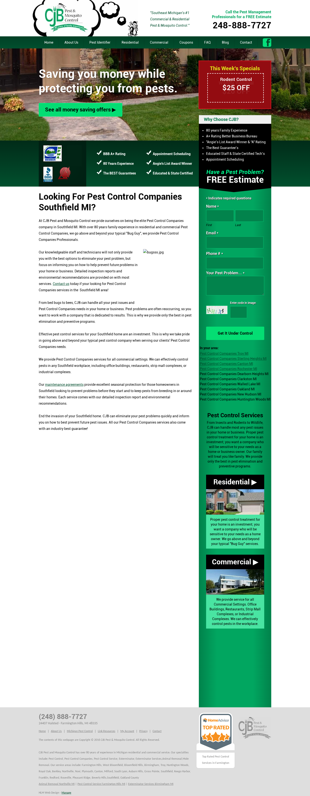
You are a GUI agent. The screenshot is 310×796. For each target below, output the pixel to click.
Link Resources (106, 731)
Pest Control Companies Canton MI (226, 364)
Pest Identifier (99, 42)
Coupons (186, 42)
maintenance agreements (64, 384)
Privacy (143, 731)
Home (48, 42)
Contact (246, 42)
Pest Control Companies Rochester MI (228, 369)
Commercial (159, 42)
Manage (66, 792)
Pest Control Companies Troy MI (224, 353)
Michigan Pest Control (80, 731)
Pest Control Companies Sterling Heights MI (233, 359)
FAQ (207, 42)
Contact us (61, 284)
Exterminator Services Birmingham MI (150, 784)
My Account (127, 731)
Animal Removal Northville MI (57, 784)
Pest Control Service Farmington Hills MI (101, 784)
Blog (225, 42)
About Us (71, 42)
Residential (130, 42)
